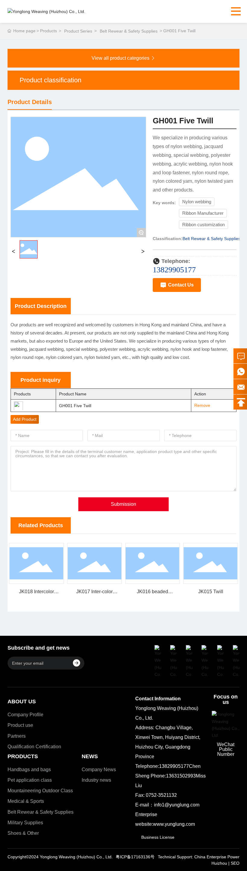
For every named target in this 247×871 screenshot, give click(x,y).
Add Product (24, 419)
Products (23, 756)
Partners (17, 736)
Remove (200, 405)
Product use (20, 725)
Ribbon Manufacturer (203, 213)
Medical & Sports (26, 801)
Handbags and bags (29, 769)
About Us (22, 701)
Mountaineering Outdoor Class (40, 790)
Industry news (96, 780)
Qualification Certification (34, 746)
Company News (99, 769)
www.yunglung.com (174, 824)
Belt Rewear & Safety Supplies (129, 31)
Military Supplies (25, 822)
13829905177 (174, 269)
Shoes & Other (23, 833)
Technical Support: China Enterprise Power (198, 856)
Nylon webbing (196, 201)
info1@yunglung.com (176, 804)
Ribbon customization (203, 224)
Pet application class (30, 780)
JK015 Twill (210, 591)
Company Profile (25, 714)
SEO (235, 863)
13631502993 (181, 775)
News (90, 756)
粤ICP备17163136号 (135, 856)
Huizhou (219, 863)
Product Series (78, 31)
